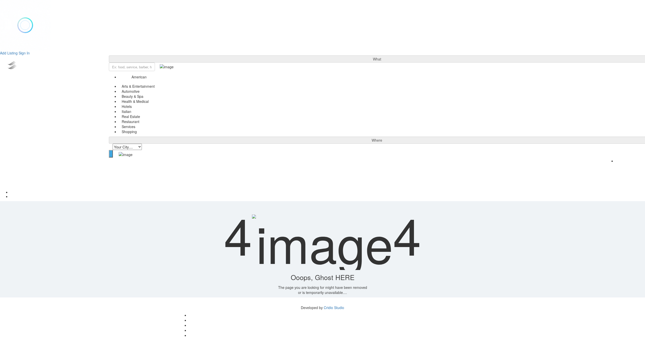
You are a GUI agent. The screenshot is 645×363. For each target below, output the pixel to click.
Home (328, 192)
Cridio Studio (334, 307)
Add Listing (9, 52)
